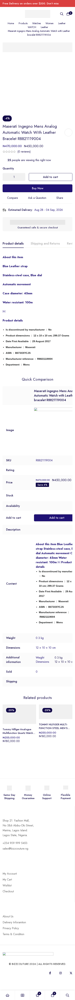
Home (11, 23)
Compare (12, 198)
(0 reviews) (24, 152)
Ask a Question (37, 198)
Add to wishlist (68, 132)
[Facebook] (50, 973)
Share (59, 198)
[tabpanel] (37, 311)
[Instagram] (60, 973)
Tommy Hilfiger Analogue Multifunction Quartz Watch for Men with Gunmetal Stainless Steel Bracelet (18, 735)
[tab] (13, 244)
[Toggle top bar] (71, 3)
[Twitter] (71, 973)
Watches (36, 23)
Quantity (8, 168)
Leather (62, 23)
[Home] (7, 995)
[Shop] (22, 995)
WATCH (32, 27)
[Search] (62, 14)
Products (23, 23)
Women (50, 23)
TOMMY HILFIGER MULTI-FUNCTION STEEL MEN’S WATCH (53, 728)
